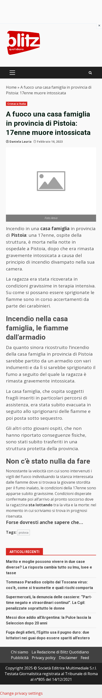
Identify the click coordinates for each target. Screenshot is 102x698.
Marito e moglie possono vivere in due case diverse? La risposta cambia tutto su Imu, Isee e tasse (49, 567)
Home (11, 87)
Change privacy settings (21, 693)
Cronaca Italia (16, 103)
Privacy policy (44, 657)
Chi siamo (19, 652)
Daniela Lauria (20, 142)
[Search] (90, 72)
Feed (85, 657)
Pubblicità (19, 657)
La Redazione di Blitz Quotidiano (60, 652)
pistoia (23, 532)
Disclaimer (68, 657)
